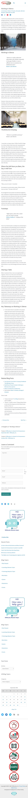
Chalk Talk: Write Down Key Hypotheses (10, 550)
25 (24, 702)
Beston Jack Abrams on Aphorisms (12, 388)
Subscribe (5, 537)
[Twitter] (4, 15)
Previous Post (5, 420)
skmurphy (18, 11)
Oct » (15, 709)
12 (3, 699)
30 (17, 705)
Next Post (24, 420)
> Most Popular (4, 563)
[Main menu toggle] (25, 3)
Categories (3, 679)
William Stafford (10, 217)
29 (14, 705)
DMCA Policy (14, 788)
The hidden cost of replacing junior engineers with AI (13, 555)
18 (24, 699)
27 (6, 705)
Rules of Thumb (11, 11)
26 (3, 705)
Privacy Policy (22, 786)
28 (10, 705)
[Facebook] (2, 15)
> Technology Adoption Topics (8, 571)
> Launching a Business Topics (8, 567)
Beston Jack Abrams (11, 66)
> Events (3, 587)
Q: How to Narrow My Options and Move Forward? (12, 545)
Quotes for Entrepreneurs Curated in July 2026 (11, 547)
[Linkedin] (10, 15)
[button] (14, 3)
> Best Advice (4, 575)
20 (6, 702)
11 (24, 696)
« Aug (12, 709)
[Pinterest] (7, 15)
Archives (3, 666)
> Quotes (3, 579)
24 (21, 702)
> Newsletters (4, 583)
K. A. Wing (16, 399)
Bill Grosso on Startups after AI (8, 552)
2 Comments (4, 11)
